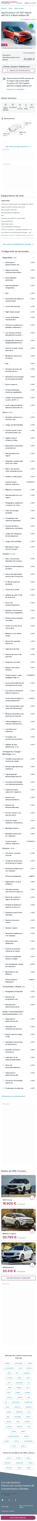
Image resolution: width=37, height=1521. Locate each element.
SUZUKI (7, 1441)
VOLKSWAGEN (28, 1441)
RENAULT (20, 1426)
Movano (9, 1468)
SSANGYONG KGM (13, 1436)
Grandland (19, 1463)
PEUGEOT (28, 1421)
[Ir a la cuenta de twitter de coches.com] (2, 1500)
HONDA (17, 1392)
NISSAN (28, 1417)
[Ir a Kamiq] (18, 1258)
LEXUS (7, 1407)
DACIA (28, 1378)
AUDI (20, 1368)
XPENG (23, 1446)
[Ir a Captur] (18, 1225)
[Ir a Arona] (18, 1191)
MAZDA (9, 1412)
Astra (9, 1458)
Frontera (7, 1463)
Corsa (28, 1458)
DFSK (9, 1383)
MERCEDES (19, 1412)
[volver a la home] (9, 1494)
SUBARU (26, 1436)
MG (29, 1412)
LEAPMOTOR (28, 1402)
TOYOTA (16, 1441)
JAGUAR (19, 1397)
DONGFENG (19, 1383)
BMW (9, 1373)
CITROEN (9, 1378)
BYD (17, 1373)
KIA (6, 1402)
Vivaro (19, 1468)
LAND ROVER (15, 1402)
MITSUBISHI (17, 1417)
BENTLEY (29, 1368)
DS (28, 1383)
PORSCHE (9, 1426)
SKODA (14, 1431)
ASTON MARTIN (9, 1368)
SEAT (29, 1426)
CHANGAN (26, 1373)
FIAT (27, 1387)
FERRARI (19, 1387)
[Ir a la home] (8, 2)
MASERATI (28, 1407)
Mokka (30, 1463)
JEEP (28, 1397)
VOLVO (14, 1446)
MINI (8, 1417)
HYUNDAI (27, 1392)
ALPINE (30, 1363)
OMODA (8, 1421)
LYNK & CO (17, 1407)
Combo (18, 1458)
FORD (8, 1392)
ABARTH (7, 1363)
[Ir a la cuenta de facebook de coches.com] (16, 1500)
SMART (23, 1431)
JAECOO (9, 1397)
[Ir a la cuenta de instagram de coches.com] (9, 1500)
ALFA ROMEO (19, 1363)
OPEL (18, 1421)
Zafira (29, 1468)
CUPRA (19, 1378)
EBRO (10, 1387)
